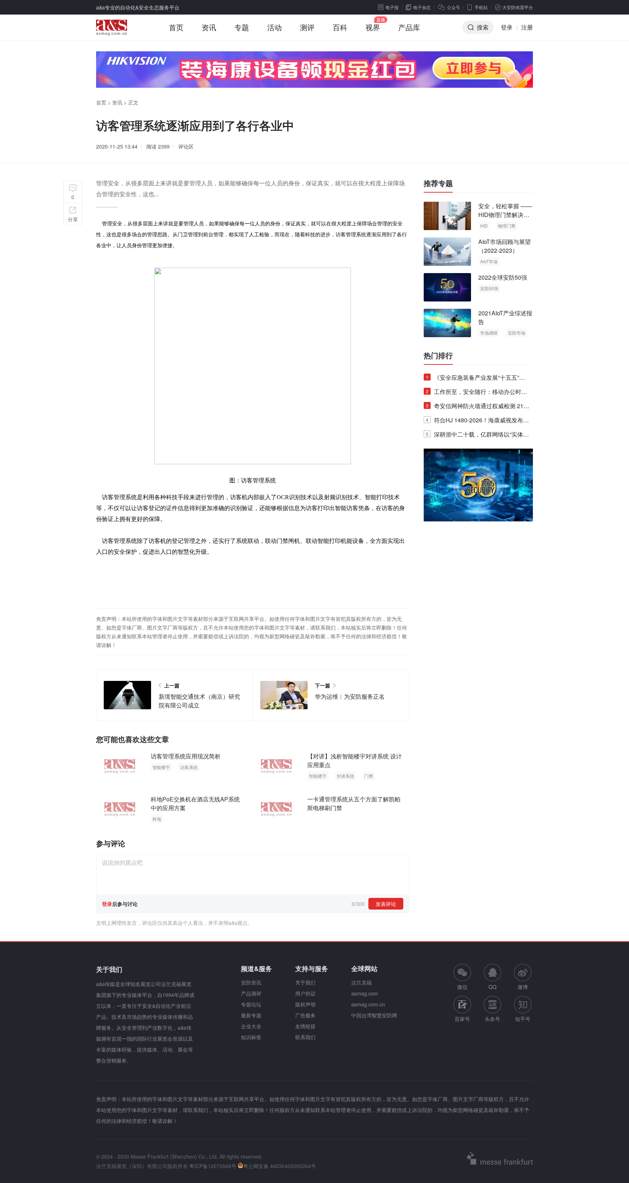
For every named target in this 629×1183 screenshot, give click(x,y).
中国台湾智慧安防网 (374, 1015)
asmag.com (364, 993)
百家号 (462, 1018)
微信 (462, 977)
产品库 (409, 27)
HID (484, 225)
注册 (527, 27)
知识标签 (251, 1037)
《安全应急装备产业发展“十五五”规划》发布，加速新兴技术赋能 (475, 379)
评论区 (186, 146)
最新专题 (251, 1015)
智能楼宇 (161, 767)
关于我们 (305, 982)
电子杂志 (422, 7)
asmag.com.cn (368, 1004)
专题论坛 (251, 1004)
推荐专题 (438, 183)
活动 (274, 27)
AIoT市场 (489, 261)
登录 (507, 27)
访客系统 (189, 767)
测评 (307, 27)
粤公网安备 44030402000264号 (279, 1166)
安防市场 (516, 333)
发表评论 (386, 903)
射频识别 (335, 497)
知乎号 (522, 1018)
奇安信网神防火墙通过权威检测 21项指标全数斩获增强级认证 (477, 407)
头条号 (492, 1018)
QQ (492, 986)
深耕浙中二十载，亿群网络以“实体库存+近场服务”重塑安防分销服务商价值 (477, 435)
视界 (372, 27)
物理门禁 (506, 225)
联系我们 (305, 1037)
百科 (340, 27)
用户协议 (305, 993)
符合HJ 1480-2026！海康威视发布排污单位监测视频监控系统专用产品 (477, 421)
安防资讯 (251, 982)
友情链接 (305, 1026)
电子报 (392, 7)
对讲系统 (345, 776)
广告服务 (305, 1015)
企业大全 (251, 1026)
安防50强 (489, 288)
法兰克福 (361, 982)
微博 (523, 986)
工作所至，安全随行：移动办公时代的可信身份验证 (476, 393)
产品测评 (251, 993)
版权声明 (305, 1004)
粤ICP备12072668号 (212, 1166)
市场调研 (489, 333)
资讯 (209, 27)
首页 (176, 27)
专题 (241, 27)
